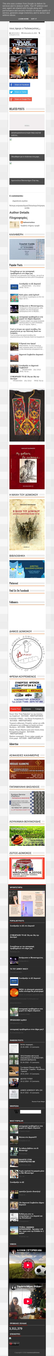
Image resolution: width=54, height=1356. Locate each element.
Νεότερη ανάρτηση (16, 206)
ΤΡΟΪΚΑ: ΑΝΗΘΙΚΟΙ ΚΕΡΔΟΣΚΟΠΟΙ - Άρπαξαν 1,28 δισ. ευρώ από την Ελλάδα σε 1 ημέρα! (31, 1230)
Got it (34, 19)
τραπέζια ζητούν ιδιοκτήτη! (29, 1191)
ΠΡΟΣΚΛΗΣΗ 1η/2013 (18, 1020)
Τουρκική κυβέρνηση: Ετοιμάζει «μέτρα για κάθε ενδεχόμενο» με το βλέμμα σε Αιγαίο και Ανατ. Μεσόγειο (26, 725)
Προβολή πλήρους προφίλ (30, 226)
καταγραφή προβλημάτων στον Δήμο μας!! (27, 1029)
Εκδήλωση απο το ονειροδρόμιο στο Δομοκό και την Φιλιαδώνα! (30, 1216)
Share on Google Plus (23, 99)
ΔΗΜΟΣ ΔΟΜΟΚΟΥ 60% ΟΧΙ (31, 1090)
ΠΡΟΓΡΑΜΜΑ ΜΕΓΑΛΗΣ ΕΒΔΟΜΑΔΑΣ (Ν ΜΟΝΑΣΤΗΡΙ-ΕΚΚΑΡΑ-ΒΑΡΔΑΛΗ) (32, 1058)
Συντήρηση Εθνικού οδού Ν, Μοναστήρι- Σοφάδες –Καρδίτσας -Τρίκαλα (32, 1069)
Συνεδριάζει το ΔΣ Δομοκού (30, 978)
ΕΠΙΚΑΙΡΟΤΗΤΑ (14, 35)
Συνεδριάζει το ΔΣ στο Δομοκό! (22, 926)
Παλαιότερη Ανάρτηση (37, 206)
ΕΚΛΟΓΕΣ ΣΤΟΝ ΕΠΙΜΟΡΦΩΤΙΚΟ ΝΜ (27, 1161)
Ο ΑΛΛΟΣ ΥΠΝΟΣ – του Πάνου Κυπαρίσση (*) (26, 719)
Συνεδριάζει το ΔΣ (17, 1182)
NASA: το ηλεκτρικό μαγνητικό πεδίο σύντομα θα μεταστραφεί (31, 990)
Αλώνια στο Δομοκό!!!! (28, 1137)
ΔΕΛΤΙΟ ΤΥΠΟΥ (26, 1079)
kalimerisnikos (29, 222)
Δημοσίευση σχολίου (20, 201)
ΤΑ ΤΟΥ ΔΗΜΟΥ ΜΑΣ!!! (19, 969)
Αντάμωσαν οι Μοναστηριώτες (31, 958)
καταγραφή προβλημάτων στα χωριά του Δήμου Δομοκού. (31, 1010)
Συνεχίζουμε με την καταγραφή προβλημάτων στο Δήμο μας (22, 947)
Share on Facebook (22, 85)
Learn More (23, 19)
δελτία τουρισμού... (27, 1045)
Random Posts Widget (38, 1101)
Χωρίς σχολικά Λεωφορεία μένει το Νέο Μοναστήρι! (31, 1172)
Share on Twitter (20, 92)
